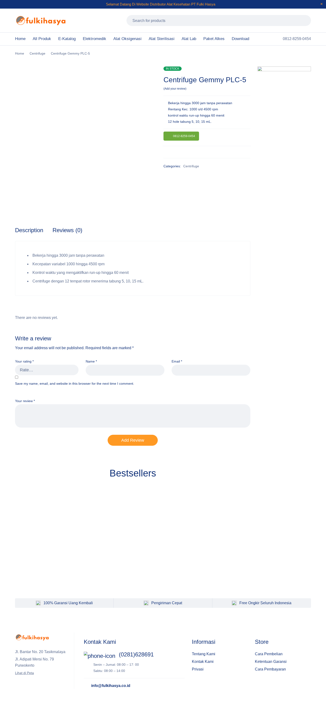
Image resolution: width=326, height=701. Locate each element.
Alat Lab (189, 38)
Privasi (198, 669)
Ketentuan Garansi (271, 662)
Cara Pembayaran (270, 669)
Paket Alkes (214, 38)
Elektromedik (94, 38)
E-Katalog (67, 38)
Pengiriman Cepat (166, 603)
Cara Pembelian (269, 654)
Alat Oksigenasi (127, 38)
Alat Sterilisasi (161, 38)
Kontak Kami (203, 662)
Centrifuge (37, 53)
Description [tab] (29, 230)
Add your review (174, 88)
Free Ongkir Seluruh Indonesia (265, 603)
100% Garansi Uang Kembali (68, 603)
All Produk (42, 38)
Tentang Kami (203, 654)
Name (91, 361)
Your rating (24, 361)
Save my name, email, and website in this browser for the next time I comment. (74, 383)
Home (20, 38)
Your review (25, 401)
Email (177, 361)
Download (240, 38)
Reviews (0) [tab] (67, 230)
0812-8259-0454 (184, 136)
